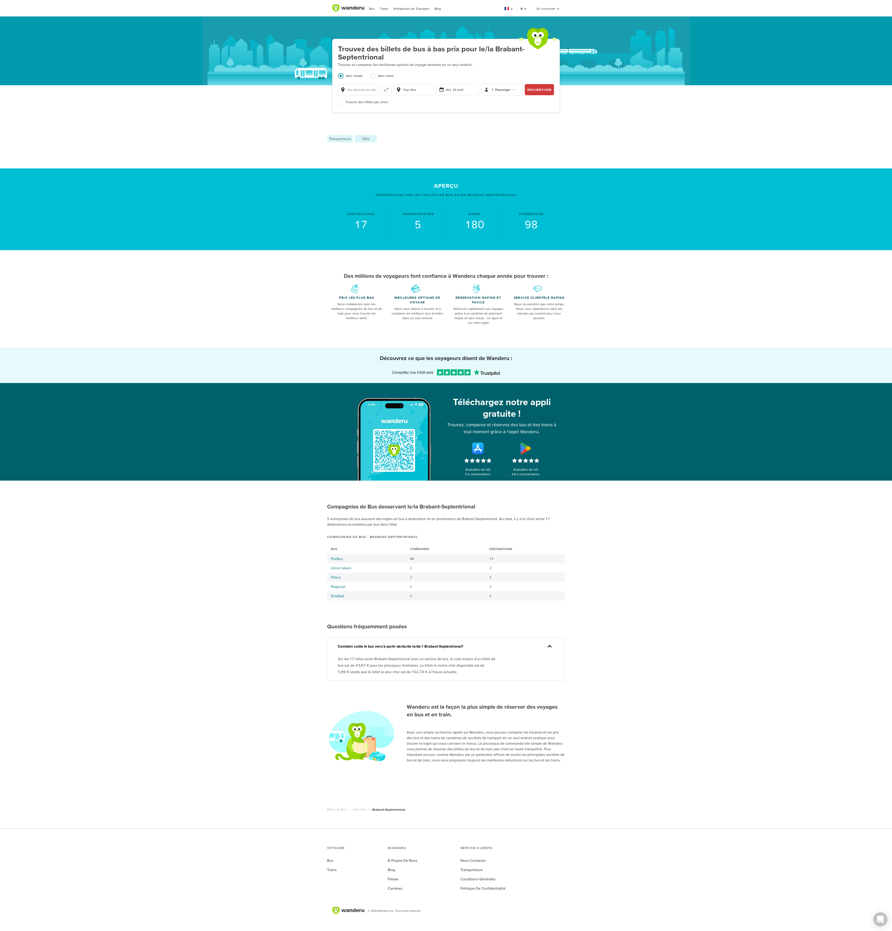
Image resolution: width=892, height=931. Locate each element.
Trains (384, 8)
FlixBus (337, 559)
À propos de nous (402, 860)
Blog (437, 8)
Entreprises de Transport (411, 8)
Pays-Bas (359, 809)
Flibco (336, 577)
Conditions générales (477, 879)
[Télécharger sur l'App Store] (478, 448)
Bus (372, 8)
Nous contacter (473, 860)
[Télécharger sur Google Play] (526, 448)
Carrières (395, 888)
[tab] (354, 78)
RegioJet (338, 586)
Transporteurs (340, 139)
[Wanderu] (348, 8)
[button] (508, 8)
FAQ (365, 139)
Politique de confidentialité (482, 888)
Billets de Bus (337, 809)
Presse (393, 879)
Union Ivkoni (341, 568)
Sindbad (337, 596)
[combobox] (358, 89)
